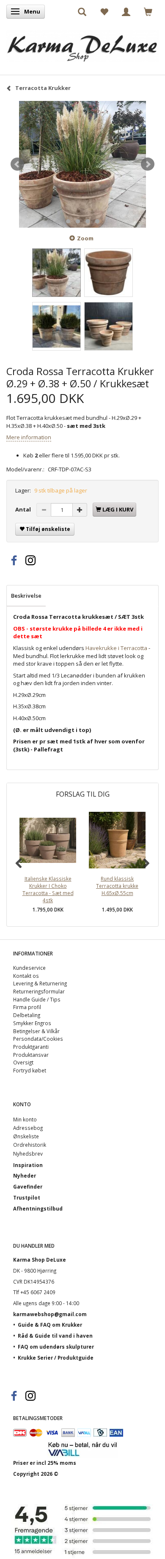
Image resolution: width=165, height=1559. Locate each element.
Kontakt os (26, 975)
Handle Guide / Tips (36, 999)
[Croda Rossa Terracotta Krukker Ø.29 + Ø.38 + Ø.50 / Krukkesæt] (82, 164)
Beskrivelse (26, 595)
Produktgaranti (31, 1046)
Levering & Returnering (40, 983)
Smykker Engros (32, 1023)
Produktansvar (31, 1054)
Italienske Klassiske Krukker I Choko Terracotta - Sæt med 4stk (48, 889)
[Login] (126, 11)
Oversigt (23, 1062)
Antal (23, 509)
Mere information (28, 437)
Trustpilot (26, 1197)
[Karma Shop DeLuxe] (82, 43)
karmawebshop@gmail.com (50, 1314)
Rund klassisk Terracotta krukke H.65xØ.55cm (117, 885)
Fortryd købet (29, 1070)
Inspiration (28, 1165)
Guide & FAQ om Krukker (50, 1324)
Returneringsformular (39, 991)
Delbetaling (26, 1015)
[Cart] (148, 11)
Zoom (85, 238)
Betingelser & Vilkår (36, 1031)
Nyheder (24, 1175)
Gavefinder (27, 1186)
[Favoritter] (104, 11)
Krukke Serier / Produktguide (56, 1357)
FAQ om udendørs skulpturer (56, 1346)
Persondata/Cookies (38, 1038)
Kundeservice (29, 967)
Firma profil (27, 1007)
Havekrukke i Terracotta (116, 648)
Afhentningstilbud (38, 1208)
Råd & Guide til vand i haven (55, 1335)
